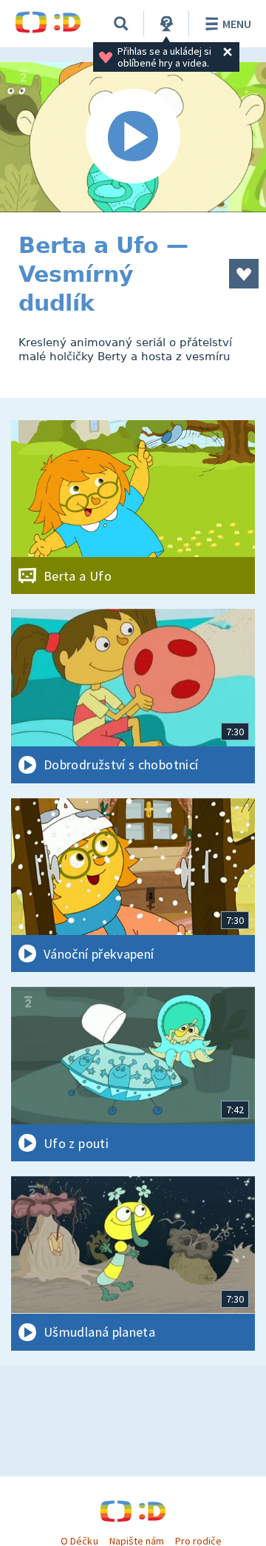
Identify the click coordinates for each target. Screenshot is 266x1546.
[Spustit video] (133, 137)
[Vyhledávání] (121, 23)
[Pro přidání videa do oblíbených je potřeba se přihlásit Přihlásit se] (244, 273)
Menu (236, 23)
